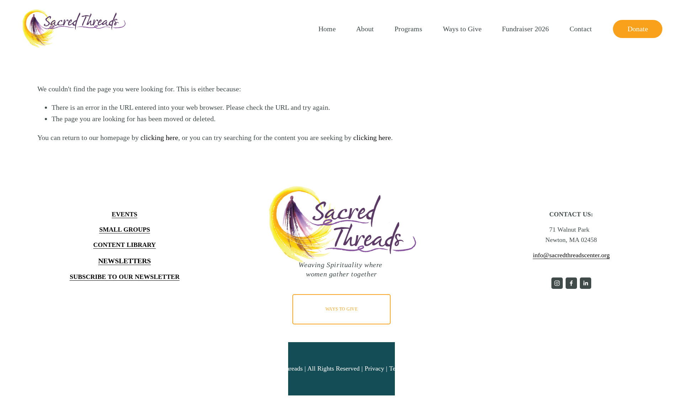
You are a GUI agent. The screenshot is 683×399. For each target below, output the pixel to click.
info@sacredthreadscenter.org (571, 255)
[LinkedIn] (585, 283)
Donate (638, 29)
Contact (581, 29)
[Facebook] (571, 283)
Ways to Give (462, 29)
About (365, 29)
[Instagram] (557, 283)
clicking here (159, 137)
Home (327, 29)
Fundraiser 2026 (525, 29)
